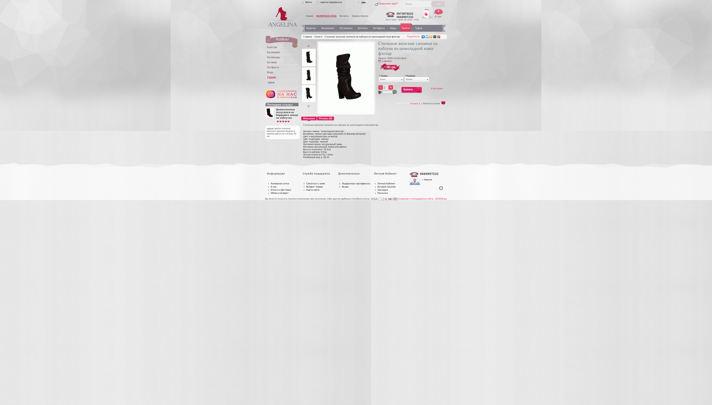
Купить (408, 89)
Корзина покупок (360, 16)
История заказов (386, 186)
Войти (308, 2)
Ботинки (272, 62)
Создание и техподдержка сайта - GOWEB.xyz (422, 198)
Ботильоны (273, 57)
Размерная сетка (280, 183)
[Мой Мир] (435, 36)
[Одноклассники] (431, 36)
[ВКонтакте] (423, 36)
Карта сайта (312, 190)
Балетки (272, 47)
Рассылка (383, 193)
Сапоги (406, 28)
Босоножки (273, 52)
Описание (309, 118)
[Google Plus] (439, 36)
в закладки (437, 88)
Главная (309, 16)
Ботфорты (273, 67)
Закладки (383, 190)
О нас (274, 186)
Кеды (270, 72)
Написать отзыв (431, 103)
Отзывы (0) (325, 118)
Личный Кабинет (386, 183)
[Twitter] (427, 36)
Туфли (270, 82)
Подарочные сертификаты (356, 183)
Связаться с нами (315, 183)
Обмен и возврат (280, 193)
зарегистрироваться (331, 2)
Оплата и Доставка (281, 190)
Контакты (344, 16)
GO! (438, 4)
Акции (345, 186)
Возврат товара (314, 186)
